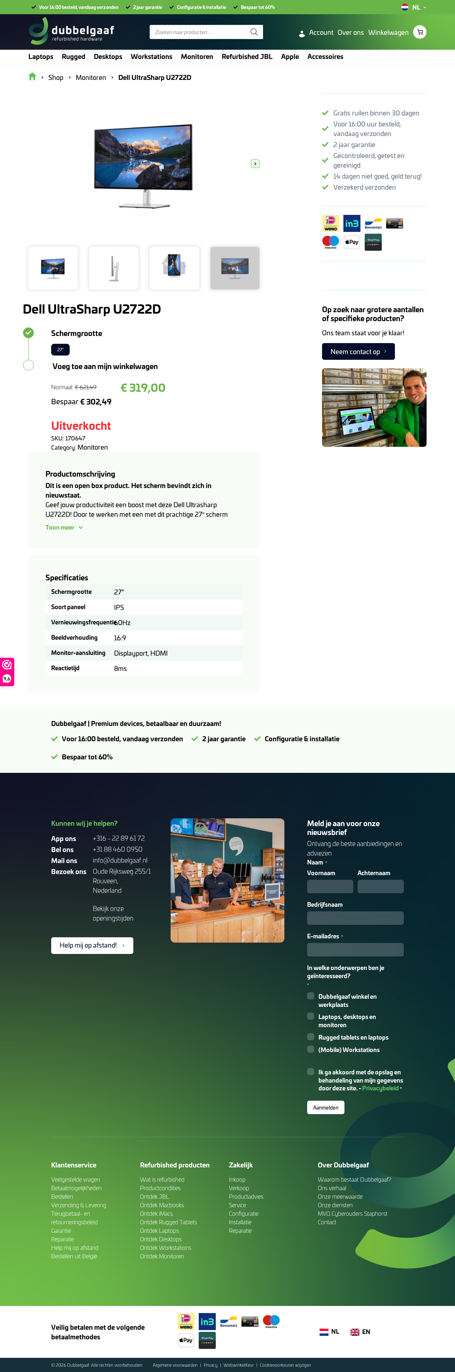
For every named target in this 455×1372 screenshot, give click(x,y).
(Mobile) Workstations (349, 1050)
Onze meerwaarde (340, 1196)
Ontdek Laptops (159, 1230)
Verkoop (239, 1188)
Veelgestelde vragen (75, 1179)
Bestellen (62, 1196)
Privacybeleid (380, 1087)
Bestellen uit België (74, 1256)
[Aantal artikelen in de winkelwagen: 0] (420, 32)
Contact (327, 1222)
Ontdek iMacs (156, 1213)
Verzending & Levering (78, 1205)
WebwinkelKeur (239, 1365)
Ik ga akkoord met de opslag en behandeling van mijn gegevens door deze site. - (360, 1080)
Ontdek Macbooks (162, 1205)
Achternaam (374, 873)
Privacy (211, 1365)
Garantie (61, 1230)
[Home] (71, 32)
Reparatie (62, 1239)
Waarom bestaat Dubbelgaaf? (354, 1179)
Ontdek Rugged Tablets (168, 1222)
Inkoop (237, 1179)
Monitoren (92, 447)
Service (237, 1205)
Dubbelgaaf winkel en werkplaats (347, 1000)
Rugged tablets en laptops (353, 1037)
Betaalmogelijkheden (76, 1188)
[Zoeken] (254, 32)
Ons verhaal (332, 1188)
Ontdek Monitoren (162, 1256)
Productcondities (160, 1188)
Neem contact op (355, 351)
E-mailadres (325, 936)
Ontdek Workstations (165, 1247)
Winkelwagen (388, 32)
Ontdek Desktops (161, 1239)
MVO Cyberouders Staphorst (352, 1213)
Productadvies (246, 1196)
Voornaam (321, 873)
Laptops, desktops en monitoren (347, 1021)
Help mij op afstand (74, 1247)
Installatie (240, 1222)
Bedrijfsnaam (325, 904)
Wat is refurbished (162, 1179)
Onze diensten (335, 1205)
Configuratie (243, 1213)
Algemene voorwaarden (176, 1365)
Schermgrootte (76, 332)
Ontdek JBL (154, 1196)
